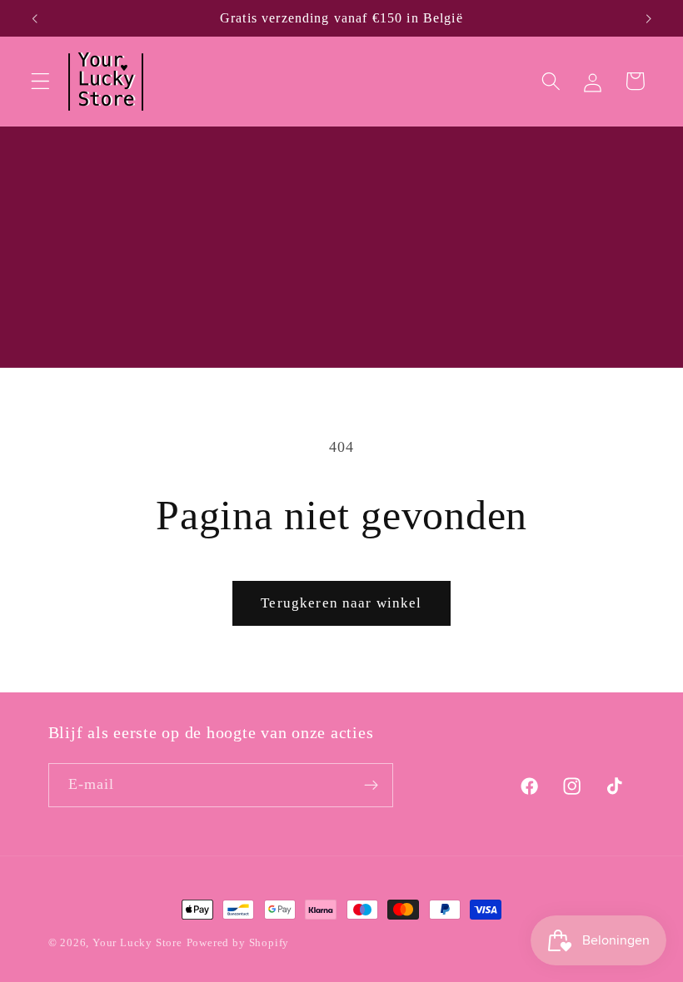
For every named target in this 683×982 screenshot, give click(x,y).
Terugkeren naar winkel (341, 603)
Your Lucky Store (137, 943)
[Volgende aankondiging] (648, 18)
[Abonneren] (371, 785)
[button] (40, 81)
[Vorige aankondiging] (35, 18)
